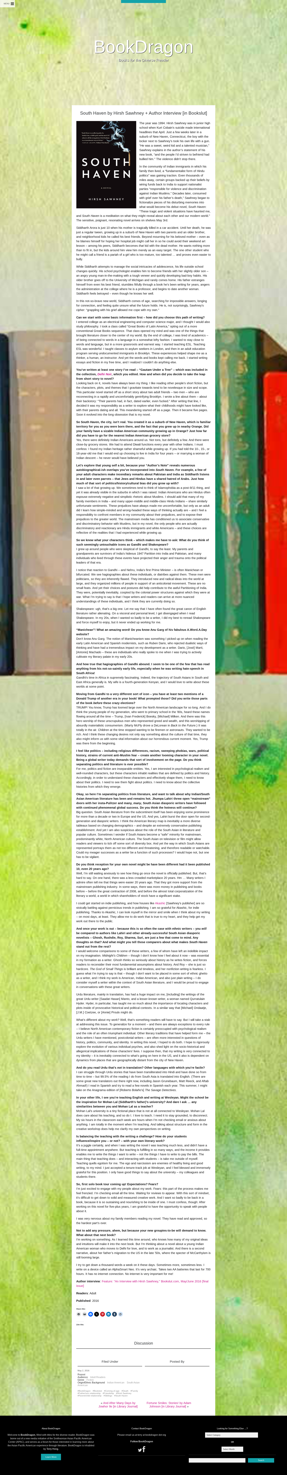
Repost (81, 1374)
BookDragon (144, 47)
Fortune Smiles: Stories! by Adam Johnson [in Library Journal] (169, 1404)
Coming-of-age (112, 1391)
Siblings (108, 1395)
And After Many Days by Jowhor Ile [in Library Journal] (118, 1404)
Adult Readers (97, 1377)
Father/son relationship (90, 1393)
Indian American (115, 1382)
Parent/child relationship (90, 1395)
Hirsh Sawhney (124, 1393)
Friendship (109, 1393)
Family (135, 1391)
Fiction (90, 1380)
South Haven (121, 1395)
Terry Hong (52, 1449)
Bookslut (98, 1391)
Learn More (51, 1457)
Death (125, 1391)
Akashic (160, 903)
